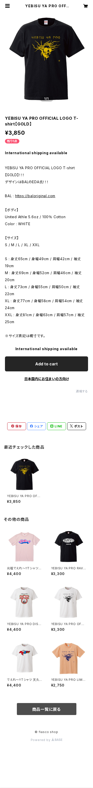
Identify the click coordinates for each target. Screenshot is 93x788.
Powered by (41, 740)
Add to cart (46, 363)
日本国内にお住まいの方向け (46, 379)
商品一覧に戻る (46, 709)
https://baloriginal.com (35, 196)
